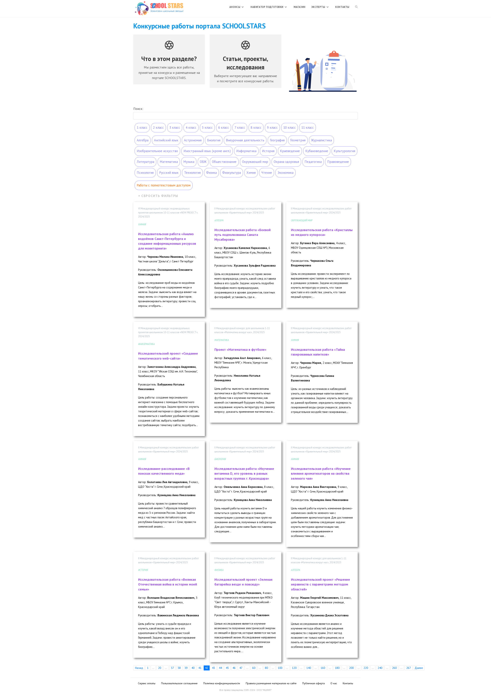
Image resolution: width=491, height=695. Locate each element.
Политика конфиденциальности (221, 683)
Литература (145, 162)
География (277, 140)
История (268, 151)
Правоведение (338, 162)
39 (186, 668)
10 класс (289, 127)
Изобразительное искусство (157, 151)
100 (280, 668)
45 (227, 668)
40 (192, 668)
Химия (251, 172)
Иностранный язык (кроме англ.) (207, 151)
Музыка (188, 162)
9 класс (272, 127)
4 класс (191, 127)
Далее (419, 668)
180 (337, 668)
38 (179, 668)
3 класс (174, 127)
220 (365, 668)
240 (380, 668)
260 (394, 668)
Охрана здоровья (286, 162)
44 (220, 668)
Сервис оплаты (146, 683)
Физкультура (231, 172)
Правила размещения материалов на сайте (271, 683)
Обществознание (224, 162)
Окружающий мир (255, 162)
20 (159, 668)
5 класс (207, 127)
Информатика (246, 151)
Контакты (348, 683)
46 (234, 668)
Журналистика (321, 140)
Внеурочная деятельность (245, 140)
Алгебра (142, 140)
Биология (213, 140)
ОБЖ (203, 162)
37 (172, 668)
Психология (145, 172)
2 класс (158, 127)
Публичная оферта (313, 683)
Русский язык (169, 172)
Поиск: (138, 109)
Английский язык (166, 140)
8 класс (256, 127)
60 (253, 668)
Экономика (285, 172)
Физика (211, 172)
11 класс (307, 127)
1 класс (142, 127)
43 (213, 668)
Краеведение (290, 151)
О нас (333, 683)
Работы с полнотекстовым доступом (163, 185)
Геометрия (298, 140)
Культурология (344, 151)
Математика (169, 162)
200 (351, 668)
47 (240, 668)
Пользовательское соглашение (179, 683)
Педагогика (313, 162)
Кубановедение (316, 151)
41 (199, 668)
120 (294, 668)
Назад (139, 668)
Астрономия (193, 140)
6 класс (223, 127)
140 (308, 668)
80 (266, 668)
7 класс (240, 127)
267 (408, 668)
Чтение (266, 172)
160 (322, 668)
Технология (192, 172)
